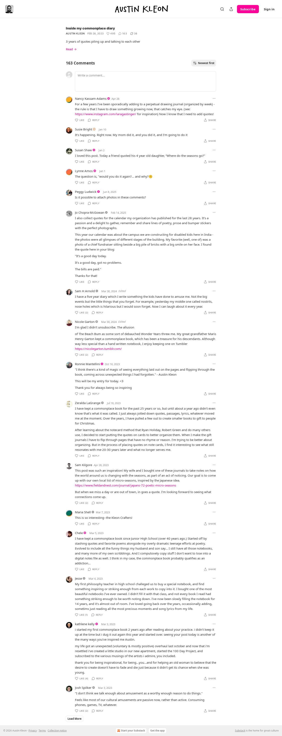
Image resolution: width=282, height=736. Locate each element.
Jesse (78, 578)
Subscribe (248, 9)
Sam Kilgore (83, 465)
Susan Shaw (83, 150)
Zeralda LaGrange (87, 403)
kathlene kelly (85, 624)
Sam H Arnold (85, 291)
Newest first (206, 63)
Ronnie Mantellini (87, 364)
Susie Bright (83, 129)
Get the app (157, 730)
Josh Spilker (83, 688)
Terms (42, 730)
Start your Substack (133, 730)
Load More (75, 719)
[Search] (222, 9)
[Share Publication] (231, 9)
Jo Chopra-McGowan (89, 212)
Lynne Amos (84, 171)
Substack (240, 730)
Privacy (32, 730)
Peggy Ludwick (85, 192)
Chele (79, 533)
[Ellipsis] (214, 98)
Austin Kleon (75, 33)
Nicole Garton (85, 322)
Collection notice (57, 730)
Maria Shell (83, 512)
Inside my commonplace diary (90, 28)
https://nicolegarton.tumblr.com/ (98, 349)
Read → (71, 49)
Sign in (269, 9)
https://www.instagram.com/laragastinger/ (105, 114)
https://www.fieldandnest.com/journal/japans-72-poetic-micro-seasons (125, 485)
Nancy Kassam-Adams (91, 98)
